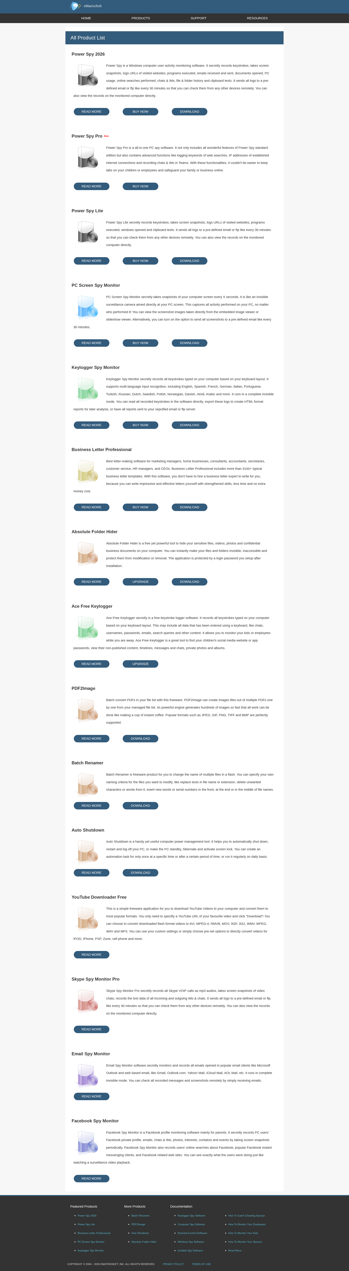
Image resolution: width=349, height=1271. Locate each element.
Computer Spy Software (191, 1224)
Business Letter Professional (94, 1233)
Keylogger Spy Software (191, 1215)
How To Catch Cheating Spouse (246, 1215)
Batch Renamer (140, 1215)
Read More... (235, 1250)
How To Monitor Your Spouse (245, 1241)
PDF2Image (138, 1224)
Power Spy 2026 (87, 1215)
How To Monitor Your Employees (247, 1224)
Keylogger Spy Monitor (91, 1250)
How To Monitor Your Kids (243, 1233)
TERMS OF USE (201, 1264)
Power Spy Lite (86, 1224)
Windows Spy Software (191, 1241)
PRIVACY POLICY (173, 1264)
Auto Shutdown (140, 1233)
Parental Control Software (192, 1233)
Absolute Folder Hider (144, 1241)
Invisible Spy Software (190, 1250)
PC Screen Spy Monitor (91, 1241)
